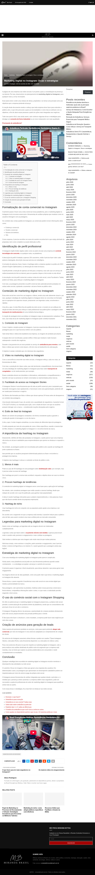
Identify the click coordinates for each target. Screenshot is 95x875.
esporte (68, 329)
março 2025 (70, 219)
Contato (31, 2)
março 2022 (70, 309)
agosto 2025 (70, 207)
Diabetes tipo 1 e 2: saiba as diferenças (18, 707)
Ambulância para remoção (14, 699)
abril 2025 (69, 217)
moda (68, 336)
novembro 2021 (71, 319)
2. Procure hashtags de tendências (17, 189)
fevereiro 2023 (71, 282)
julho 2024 (69, 239)
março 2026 (70, 189)
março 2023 (70, 279)
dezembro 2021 (71, 317)
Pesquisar (69, 89)
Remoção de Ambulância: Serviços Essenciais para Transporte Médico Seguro (77, 119)
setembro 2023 (71, 264)
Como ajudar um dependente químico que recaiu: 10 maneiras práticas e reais (31, 712)
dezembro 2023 (71, 257)
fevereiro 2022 (71, 312)
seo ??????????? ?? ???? (77, 164)
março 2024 (70, 249)
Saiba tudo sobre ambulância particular (18, 704)
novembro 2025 (71, 199)
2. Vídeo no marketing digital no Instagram (19, 178)
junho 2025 (70, 212)
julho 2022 (69, 299)
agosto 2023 (70, 267)
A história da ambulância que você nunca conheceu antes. (25, 709)
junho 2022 (70, 302)
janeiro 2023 (70, 284)
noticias (68, 341)
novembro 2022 (71, 289)
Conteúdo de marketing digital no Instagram (18, 174)
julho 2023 (69, 269)
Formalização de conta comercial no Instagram (18, 170)
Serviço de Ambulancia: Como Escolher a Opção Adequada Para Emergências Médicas (79, 112)
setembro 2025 (71, 204)
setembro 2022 (71, 294)
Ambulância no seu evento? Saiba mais (19, 702)
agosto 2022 (70, 297)
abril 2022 (69, 307)
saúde (68, 346)
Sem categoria (71, 349)
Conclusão (8, 202)
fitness (68, 331)
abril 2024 (69, 247)
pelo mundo (70, 344)
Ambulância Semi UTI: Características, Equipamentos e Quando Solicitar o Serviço (79, 134)
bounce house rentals (75, 152)
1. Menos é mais (12, 186)
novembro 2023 (71, 259)
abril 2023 (69, 277)
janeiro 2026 (70, 194)
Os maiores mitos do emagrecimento (51, 770)
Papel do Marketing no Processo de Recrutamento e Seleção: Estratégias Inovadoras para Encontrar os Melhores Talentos (12, 811)
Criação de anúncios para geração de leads (17, 200)
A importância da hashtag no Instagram (16, 184)
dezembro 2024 (71, 227)
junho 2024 (70, 242)
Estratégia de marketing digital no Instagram (18, 195)
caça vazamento (73, 158)
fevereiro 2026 (71, 192)
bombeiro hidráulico (74, 146)
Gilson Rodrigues (10, 84)
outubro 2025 (70, 202)
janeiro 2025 (70, 224)
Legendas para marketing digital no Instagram (18, 193)
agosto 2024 (70, 237)
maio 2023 (69, 274)
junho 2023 (70, 272)
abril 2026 (69, 187)
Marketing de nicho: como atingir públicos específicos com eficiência (33, 810)
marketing (7, 77)
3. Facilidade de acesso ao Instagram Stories (20, 180)
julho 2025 (69, 209)
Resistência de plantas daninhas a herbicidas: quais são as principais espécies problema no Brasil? (77, 105)
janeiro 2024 (70, 254)
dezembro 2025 (71, 197)
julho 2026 (69, 182)
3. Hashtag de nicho (13, 191)
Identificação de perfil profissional (14, 172)
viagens (68, 351)
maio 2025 (69, 214)
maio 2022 (69, 304)
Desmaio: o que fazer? (13, 697)
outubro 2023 (70, 262)
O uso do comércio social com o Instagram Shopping (20, 197)
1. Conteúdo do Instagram (15, 176)
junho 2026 (70, 184)
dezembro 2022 (71, 287)
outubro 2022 (70, 292)
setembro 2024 (71, 234)
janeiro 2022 (70, 314)
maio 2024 (69, 244)
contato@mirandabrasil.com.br (50, 863)
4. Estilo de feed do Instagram (16, 182)
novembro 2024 (71, 229)
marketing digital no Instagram (11, 754)
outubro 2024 (70, 232)
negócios (69, 339)
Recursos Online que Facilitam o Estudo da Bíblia (52, 810)
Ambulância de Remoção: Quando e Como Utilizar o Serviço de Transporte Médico (78, 127)
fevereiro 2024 (71, 252)
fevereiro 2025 (71, 222)
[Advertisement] (47, 19)
